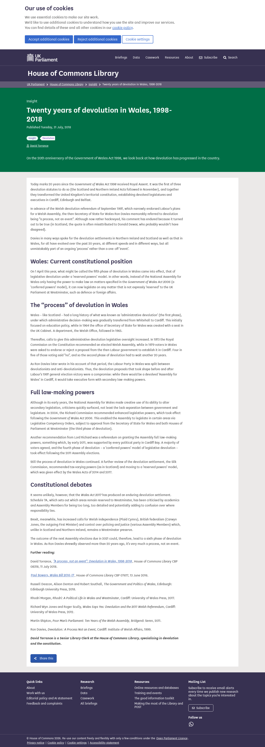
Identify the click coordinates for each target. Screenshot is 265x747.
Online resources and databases (156, 688)
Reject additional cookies (97, 39)
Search (232, 57)
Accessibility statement (104, 742)
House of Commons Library (73, 73)
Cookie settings (138, 39)
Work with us (36, 693)
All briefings (89, 703)
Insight (93, 84)
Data (136, 57)
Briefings (121, 57)
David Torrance (39, 146)
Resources (172, 57)
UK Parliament (36, 84)
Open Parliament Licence (172, 738)
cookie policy (122, 28)
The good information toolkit (154, 698)
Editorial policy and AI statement (49, 698)
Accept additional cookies (49, 39)
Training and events (148, 693)
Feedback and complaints (44, 703)
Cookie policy (56, 742)
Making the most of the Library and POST (158, 705)
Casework (152, 57)
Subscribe (210, 57)
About (189, 57)
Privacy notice (35, 742)
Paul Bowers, (52, 575)
